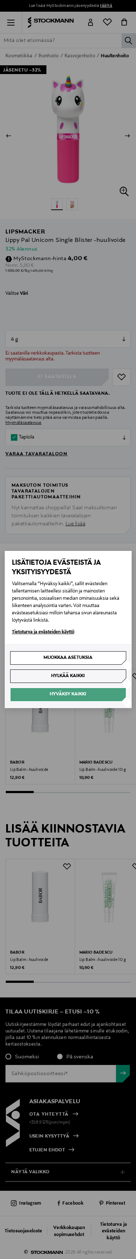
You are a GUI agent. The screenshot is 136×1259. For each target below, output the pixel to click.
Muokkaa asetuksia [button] (68, 657)
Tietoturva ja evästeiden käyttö (43, 632)
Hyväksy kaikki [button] (68, 694)
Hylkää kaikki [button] (68, 676)
